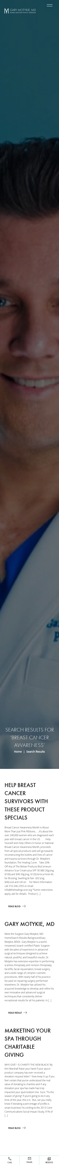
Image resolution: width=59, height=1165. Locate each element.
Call (10, 1162)
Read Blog (14, 906)
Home (18, 751)
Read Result (15, 1012)
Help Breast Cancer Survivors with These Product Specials (26, 801)
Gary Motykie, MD (29, 924)
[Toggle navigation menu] (49, 5)
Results (49, 1162)
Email (29, 1162)
